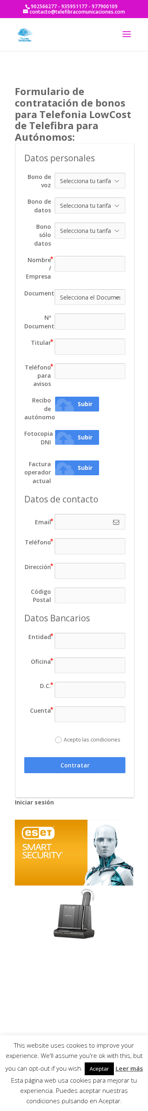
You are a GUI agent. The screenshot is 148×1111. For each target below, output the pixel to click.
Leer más (129, 1068)
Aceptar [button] (99, 1068)
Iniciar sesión (34, 802)
